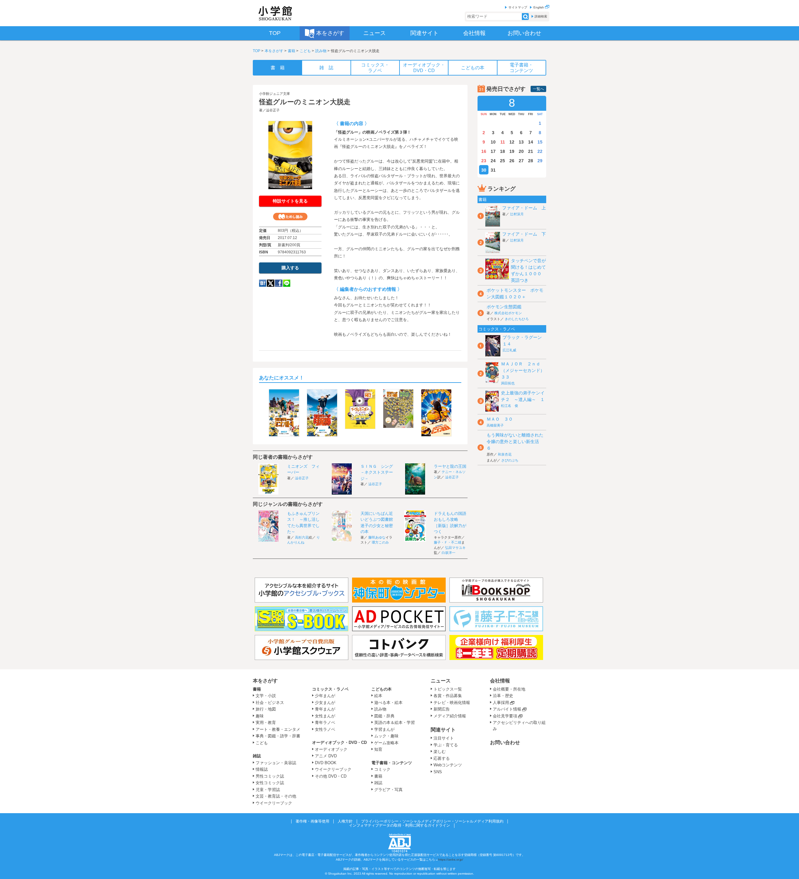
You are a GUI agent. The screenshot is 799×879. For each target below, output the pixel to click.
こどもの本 (381, 689)
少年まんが (325, 695)
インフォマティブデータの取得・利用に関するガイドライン (399, 825)
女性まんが (325, 716)
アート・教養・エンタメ (278, 729)
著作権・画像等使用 (312, 821)
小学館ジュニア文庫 (274, 93)
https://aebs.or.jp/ (450, 859)
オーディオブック (331, 749)
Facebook (278, 283)
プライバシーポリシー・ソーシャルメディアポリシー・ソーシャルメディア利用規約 (432, 821)
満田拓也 (508, 383)
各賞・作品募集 (448, 695)
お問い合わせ (505, 742)
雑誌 (257, 756)
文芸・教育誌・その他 (276, 796)
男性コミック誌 (270, 776)
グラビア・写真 (388, 789)
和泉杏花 (505, 454)
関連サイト (443, 729)
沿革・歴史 (503, 695)
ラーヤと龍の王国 (450, 466)
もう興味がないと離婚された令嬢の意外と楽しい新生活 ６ (515, 441)
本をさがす (274, 51)
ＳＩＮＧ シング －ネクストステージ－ (378, 472)
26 (511, 160)
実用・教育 (266, 722)
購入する (290, 267)
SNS (438, 771)
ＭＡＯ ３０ (500, 419)
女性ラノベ (325, 729)
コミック (382, 769)
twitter (270, 283)
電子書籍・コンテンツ (391, 762)
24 (493, 160)
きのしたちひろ (517, 319)
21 (530, 151)
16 (483, 151)
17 (493, 151)
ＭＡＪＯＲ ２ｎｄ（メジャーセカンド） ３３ (525, 370)
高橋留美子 (495, 425)
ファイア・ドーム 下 (524, 234)
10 (493, 141)
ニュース (441, 680)
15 (539, 141)
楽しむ (440, 751)
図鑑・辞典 (384, 716)
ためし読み (290, 216)
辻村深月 (517, 214)
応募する (442, 758)
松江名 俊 (509, 406)
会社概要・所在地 (509, 689)
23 (483, 160)
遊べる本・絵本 (388, 702)
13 (521, 141)
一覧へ (538, 89)
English (539, 7)
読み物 (320, 51)
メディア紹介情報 (450, 716)
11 (502, 141)
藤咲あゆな (376, 537)
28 (530, 160)
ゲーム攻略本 (386, 742)
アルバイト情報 (507, 709)
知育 (378, 749)
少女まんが (325, 702)
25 (502, 160)
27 (521, 160)
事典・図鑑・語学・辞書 (278, 736)
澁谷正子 (273, 110)
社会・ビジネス (270, 702)
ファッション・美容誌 (276, 762)
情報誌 (262, 769)
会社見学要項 (505, 716)
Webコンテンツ (448, 765)
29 (539, 160)
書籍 (291, 51)
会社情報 (500, 680)
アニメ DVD (326, 756)
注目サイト (444, 738)
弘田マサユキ (455, 547)
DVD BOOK (325, 762)
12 (511, 141)
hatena (262, 283)
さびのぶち (509, 460)
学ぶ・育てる (446, 745)
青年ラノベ (325, 722)
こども (305, 51)
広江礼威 (509, 350)
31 (493, 170)
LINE (286, 283)
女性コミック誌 (270, 782)
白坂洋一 (448, 552)
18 (502, 151)
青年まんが (325, 709)
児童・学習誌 (268, 789)
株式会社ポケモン (508, 313)
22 (539, 151)
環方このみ (380, 542)
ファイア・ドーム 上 (524, 207)
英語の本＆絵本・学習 (394, 722)
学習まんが (386, 729)
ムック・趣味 (386, 736)
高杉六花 (302, 537)
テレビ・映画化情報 (452, 702)
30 (483, 170)
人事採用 (501, 702)
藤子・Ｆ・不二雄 (447, 542)
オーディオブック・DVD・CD (339, 742)
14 (530, 141)
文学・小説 (266, 695)
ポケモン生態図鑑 (504, 306)
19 (511, 151)
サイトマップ (517, 7)
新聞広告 (442, 709)
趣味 (260, 716)
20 (521, 151)
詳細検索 (541, 16)
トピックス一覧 (448, 689)
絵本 (378, 695)
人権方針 (345, 821)
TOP (256, 51)
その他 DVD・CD (330, 776)
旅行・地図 (266, 709)
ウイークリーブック (274, 803)
